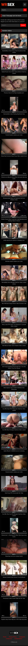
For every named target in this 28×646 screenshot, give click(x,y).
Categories (22, 636)
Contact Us (9, 638)
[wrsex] (11, 4)
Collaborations (18, 638)
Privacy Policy (13, 636)
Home (4, 636)
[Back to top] (23, 641)
